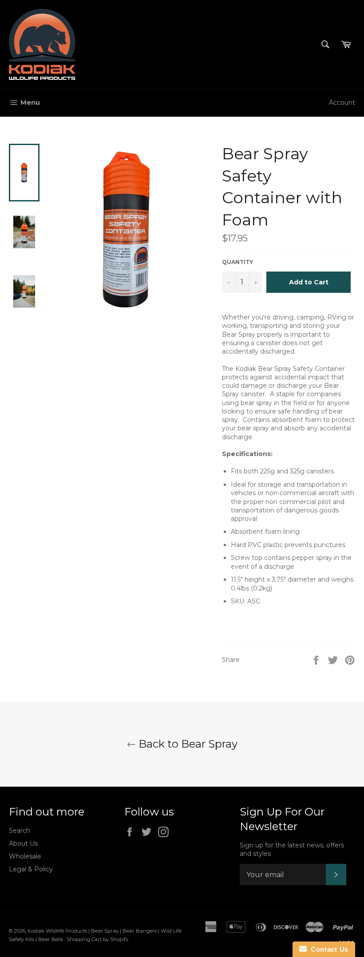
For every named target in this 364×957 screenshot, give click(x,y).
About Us (23, 843)
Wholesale (25, 856)
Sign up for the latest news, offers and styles (292, 849)
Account (342, 102)
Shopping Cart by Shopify (97, 939)
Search (19, 831)
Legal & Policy (31, 869)
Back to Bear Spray (186, 743)
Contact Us (327, 949)
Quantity (237, 262)
